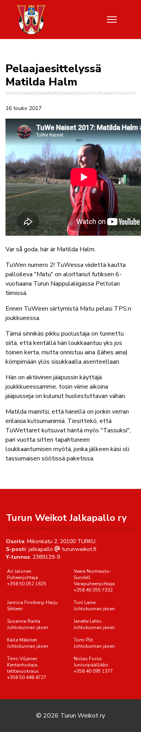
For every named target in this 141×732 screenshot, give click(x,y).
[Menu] (112, 19)
